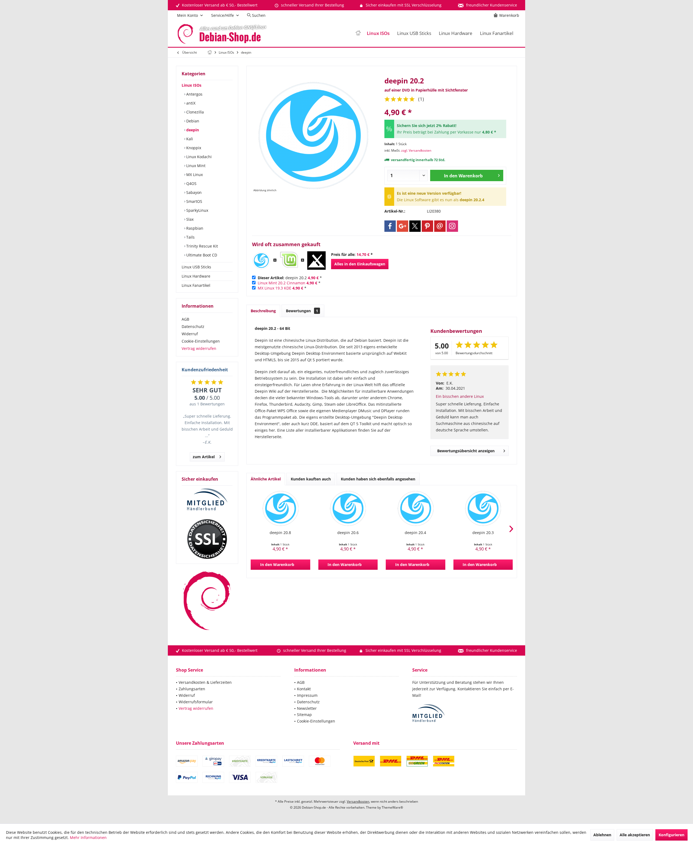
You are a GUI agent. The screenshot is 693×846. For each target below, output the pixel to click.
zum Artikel (204, 456)
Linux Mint (195, 165)
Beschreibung (263, 310)
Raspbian (194, 228)
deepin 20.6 (348, 532)
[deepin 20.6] (348, 508)
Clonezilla (194, 112)
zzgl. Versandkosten (416, 150)
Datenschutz (193, 326)
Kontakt (304, 688)
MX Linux (194, 174)
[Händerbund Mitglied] (207, 499)
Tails (190, 237)
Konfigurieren (671, 834)
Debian (192, 120)
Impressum (307, 695)
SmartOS (193, 201)
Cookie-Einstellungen (201, 341)
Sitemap (304, 714)
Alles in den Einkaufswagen (359, 263)
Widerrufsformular (196, 701)
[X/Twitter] (415, 226)
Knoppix (193, 147)
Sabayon (193, 192)
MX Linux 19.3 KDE (274, 288)
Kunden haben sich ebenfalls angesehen (378, 478)
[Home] (358, 33)
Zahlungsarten (192, 688)
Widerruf (190, 333)
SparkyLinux (196, 210)
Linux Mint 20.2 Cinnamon (281, 282)
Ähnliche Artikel (266, 478)
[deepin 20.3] (483, 508)
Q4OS (191, 183)
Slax (189, 219)
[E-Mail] (440, 226)
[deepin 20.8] (280, 508)
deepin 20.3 (483, 532)
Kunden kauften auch (311, 478)
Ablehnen (602, 834)
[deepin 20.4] (415, 508)
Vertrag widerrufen (199, 348)
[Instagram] (452, 226)
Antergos (193, 94)
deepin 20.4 (415, 532)
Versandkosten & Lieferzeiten (205, 682)
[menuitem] (507, 15)
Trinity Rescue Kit (201, 246)
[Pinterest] (427, 226)
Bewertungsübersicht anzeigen (466, 450)
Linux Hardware (196, 276)
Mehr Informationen (88, 837)
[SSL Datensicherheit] (207, 539)
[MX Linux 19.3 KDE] (316, 260)
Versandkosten (358, 801)
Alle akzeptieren (635, 834)
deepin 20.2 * (290, 277)
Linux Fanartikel (196, 285)
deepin (192, 129)
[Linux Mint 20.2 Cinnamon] (289, 260)
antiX (190, 103)
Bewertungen (302, 310)
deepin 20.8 (280, 532)
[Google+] (402, 226)
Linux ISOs (191, 85)
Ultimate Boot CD (201, 255)
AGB (185, 319)
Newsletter (307, 708)
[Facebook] (390, 226)
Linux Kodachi (198, 156)
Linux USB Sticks (196, 266)
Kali (189, 138)
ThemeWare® (392, 807)
